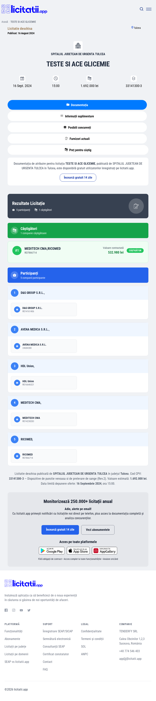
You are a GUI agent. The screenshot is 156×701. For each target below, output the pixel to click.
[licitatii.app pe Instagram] (13, 610)
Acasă (5, 21)
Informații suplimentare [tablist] (79, 116)
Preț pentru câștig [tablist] (79, 150)
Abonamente (12, 639)
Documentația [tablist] (79, 105)
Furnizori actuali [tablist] (79, 139)
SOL (83, 646)
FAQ (45, 669)
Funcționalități (13, 631)
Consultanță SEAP (54, 646)
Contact (47, 662)
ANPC (84, 654)
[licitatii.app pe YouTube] (21, 610)
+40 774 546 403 (129, 651)
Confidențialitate (91, 631)
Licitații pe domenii (16, 654)
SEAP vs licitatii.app (17, 662)
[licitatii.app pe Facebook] (6, 610)
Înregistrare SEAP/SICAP (58, 631)
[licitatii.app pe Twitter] (28, 610)
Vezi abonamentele (98, 530)
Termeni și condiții (92, 639)
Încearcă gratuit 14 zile (78, 177)
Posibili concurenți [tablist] (79, 127)
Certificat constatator (56, 654)
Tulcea (137, 27)
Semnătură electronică (57, 639)
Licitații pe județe (15, 646)
